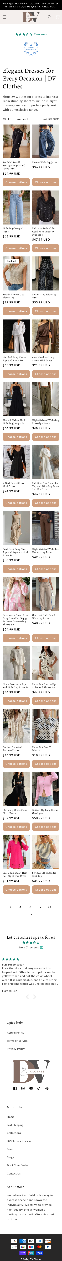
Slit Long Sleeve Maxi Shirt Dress (15, 811)
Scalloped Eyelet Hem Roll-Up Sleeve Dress (15, 874)
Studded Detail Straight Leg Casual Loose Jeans (14, 165)
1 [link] (11, 906)
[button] (4, 17)
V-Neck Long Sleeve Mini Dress (13, 484)
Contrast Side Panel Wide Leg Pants (43, 616)
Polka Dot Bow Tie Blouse (42, 749)
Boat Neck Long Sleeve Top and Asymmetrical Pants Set (15, 552)
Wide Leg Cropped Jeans (13, 230)
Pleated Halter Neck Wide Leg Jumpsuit (14, 422)
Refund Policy (15, 1032)
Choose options (16, 182)
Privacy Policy (16, 1048)
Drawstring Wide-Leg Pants (44, 296)
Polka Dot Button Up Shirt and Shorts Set (44, 686)
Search (11, 1149)
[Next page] (31, 915)
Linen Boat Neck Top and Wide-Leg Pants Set (16, 686)
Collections (14, 1132)
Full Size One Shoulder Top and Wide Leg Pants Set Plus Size (45, 486)
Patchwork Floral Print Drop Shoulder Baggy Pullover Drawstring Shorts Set (16, 619)
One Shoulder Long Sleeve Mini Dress (43, 359)
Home (10, 1116)
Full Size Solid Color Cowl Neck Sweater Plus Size (44, 231)
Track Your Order (17, 1165)
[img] (31, 942)
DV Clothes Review (19, 1141)
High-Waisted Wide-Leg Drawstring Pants (45, 550)
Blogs (10, 1157)
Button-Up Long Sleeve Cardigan (45, 811)
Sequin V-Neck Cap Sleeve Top (13, 296)
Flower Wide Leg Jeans (44, 162)
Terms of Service (17, 1040)
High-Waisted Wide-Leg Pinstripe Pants (45, 422)
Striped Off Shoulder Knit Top (44, 874)
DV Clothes (35, 1259)
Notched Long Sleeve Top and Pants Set (14, 359)
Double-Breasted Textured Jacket (12, 749)
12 (49, 906)
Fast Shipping (15, 1124)
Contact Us (14, 1173)
